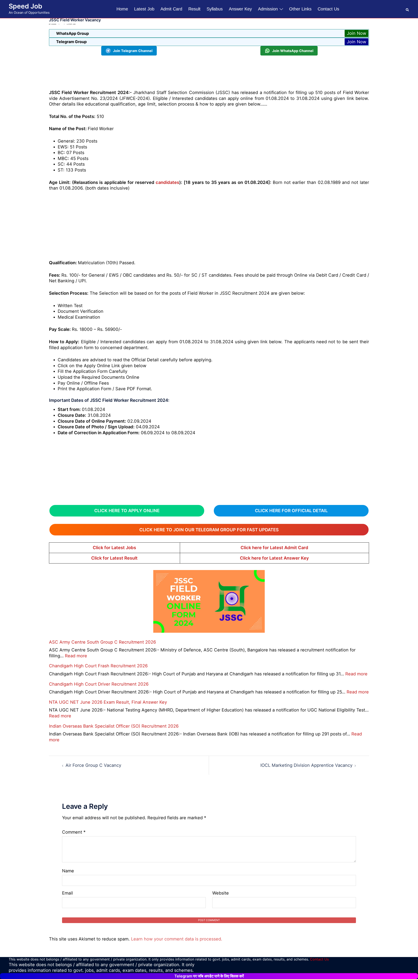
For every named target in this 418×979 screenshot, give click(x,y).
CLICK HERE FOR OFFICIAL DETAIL (291, 510)
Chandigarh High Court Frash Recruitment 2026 (98, 665)
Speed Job (25, 6)
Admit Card (171, 9)
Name (68, 870)
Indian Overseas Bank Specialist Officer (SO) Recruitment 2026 (114, 726)
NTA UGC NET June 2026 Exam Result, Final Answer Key (108, 702)
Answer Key (240, 9)
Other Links (300, 9)
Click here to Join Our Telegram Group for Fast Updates (209, 529)
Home (122, 9)
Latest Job (144, 9)
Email (67, 893)
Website (220, 893)
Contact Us (328, 9)
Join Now (356, 33)
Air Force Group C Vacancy (93, 765)
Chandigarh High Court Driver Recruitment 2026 (98, 684)
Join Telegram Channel (132, 51)
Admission (268, 9)
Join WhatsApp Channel (292, 51)
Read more (76, 655)
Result (194, 9)
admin (53, 24)
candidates (167, 182)
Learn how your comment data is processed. (176, 939)
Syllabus (215, 9)
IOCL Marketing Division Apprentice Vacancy (306, 765)
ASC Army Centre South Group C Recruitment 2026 (102, 642)
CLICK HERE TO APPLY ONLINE (127, 510)
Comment (74, 832)
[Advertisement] (209, 72)
